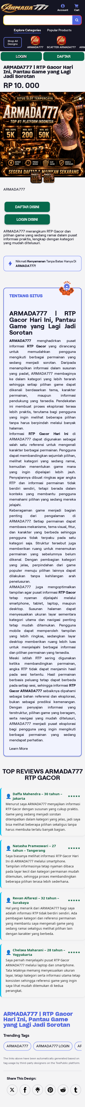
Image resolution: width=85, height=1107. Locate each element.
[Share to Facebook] (24, 1089)
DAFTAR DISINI (27, 207)
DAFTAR (63, 56)
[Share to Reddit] (63, 1089)
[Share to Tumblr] (75, 1089)
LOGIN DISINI (27, 219)
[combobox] (38, 20)
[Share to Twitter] (12, 1089)
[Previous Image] (3, 135)
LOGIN (21, 56)
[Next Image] (81, 135)
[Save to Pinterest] (50, 1089)
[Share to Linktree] (37, 1089)
